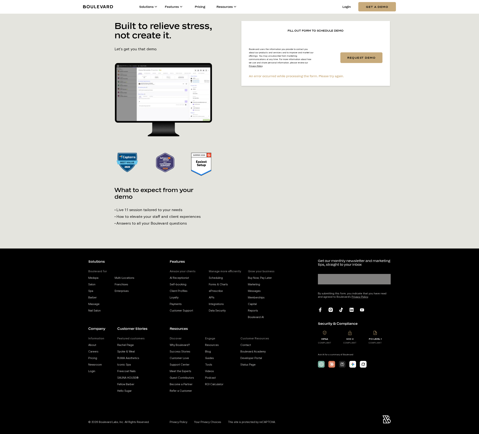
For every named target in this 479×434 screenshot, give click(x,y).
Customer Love (179, 358)
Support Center (180, 364)
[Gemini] (352, 364)
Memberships (256, 297)
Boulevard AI (256, 317)
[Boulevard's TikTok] (341, 310)
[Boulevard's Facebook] (320, 310)
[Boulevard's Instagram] (330, 310)
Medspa (93, 278)
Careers (93, 351)
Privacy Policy (256, 66)
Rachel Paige (125, 345)
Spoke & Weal (126, 351)
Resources (212, 345)
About (92, 345)
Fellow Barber (125, 384)
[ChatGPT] (321, 364)
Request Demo (361, 57)
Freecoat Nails (126, 371)
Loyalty (174, 297)
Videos (209, 371)
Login (346, 6)
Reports (253, 310)
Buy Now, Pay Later (260, 278)
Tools (208, 364)
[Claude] (331, 364)
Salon (91, 284)
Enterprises (122, 291)
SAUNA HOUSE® (128, 378)
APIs (211, 297)
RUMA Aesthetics (128, 358)
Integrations (216, 304)
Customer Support (181, 310)
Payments (176, 304)
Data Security (217, 310)
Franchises (121, 284)
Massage (94, 304)
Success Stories (180, 351)
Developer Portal (251, 358)
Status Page (248, 364)
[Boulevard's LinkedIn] (351, 310)
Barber (92, 297)
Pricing (200, 6)
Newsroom (95, 364)
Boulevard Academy (253, 351)
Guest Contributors (182, 378)
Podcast (210, 378)
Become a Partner (181, 384)
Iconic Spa (124, 364)
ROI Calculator (214, 384)
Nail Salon (94, 310)
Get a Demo (377, 6)
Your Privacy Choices (207, 422)
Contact (245, 345)
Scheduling (216, 278)
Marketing (254, 284)
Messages (254, 291)
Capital (252, 304)
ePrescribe (216, 291)
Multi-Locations (124, 278)
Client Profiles (178, 291)
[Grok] (363, 364)
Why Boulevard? (180, 345)
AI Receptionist (179, 278)
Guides (209, 358)
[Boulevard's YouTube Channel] (362, 310)
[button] (156, 6)
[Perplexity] (342, 364)
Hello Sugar (124, 391)
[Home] (98, 6)
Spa (90, 291)
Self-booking (178, 284)
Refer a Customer (181, 391)
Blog (208, 351)
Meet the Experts (180, 371)
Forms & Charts (218, 284)
